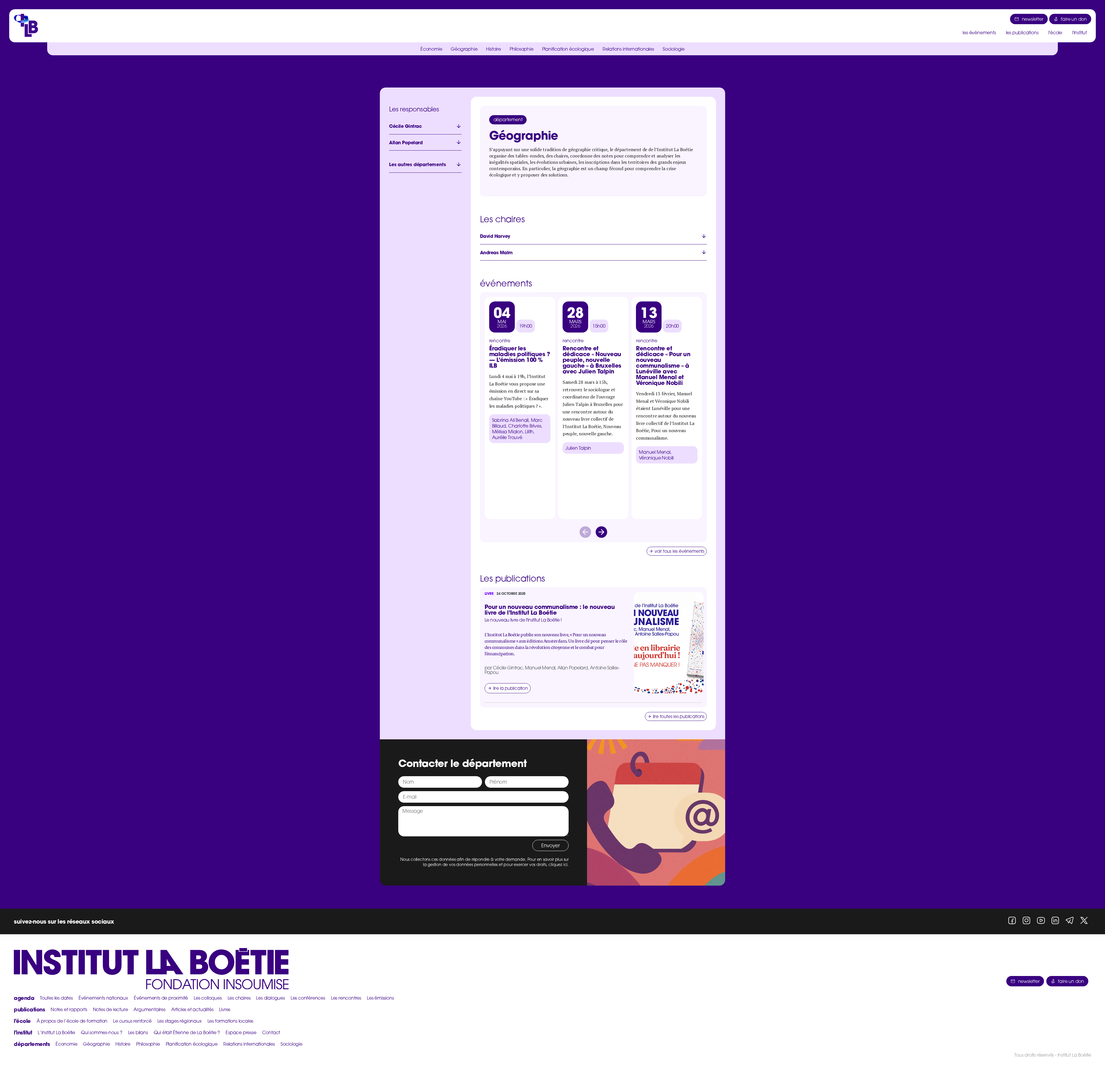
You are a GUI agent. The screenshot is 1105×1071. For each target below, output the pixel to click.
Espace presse (241, 1032)
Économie (431, 49)
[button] (585, 532)
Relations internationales (628, 49)
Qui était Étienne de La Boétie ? (187, 1032)
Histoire (493, 49)
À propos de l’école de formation (72, 1021)
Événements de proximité (161, 998)
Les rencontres (346, 998)
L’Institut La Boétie (56, 1032)
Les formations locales (230, 1021)
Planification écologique (568, 49)
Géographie (464, 49)
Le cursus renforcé (132, 1021)
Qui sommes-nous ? (101, 1032)
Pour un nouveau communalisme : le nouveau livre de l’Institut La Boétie (550, 609)
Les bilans (138, 1032)
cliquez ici (557, 864)
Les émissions (380, 998)
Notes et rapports (69, 1009)
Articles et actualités (192, 1009)
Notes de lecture (110, 1009)
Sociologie (674, 49)
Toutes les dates (56, 998)
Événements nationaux (103, 998)
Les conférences (308, 998)
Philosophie (522, 49)
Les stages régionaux (179, 1021)
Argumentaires (149, 1009)
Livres (224, 1009)
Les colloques (208, 998)
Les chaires (239, 998)
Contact (271, 1032)
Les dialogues (270, 998)
